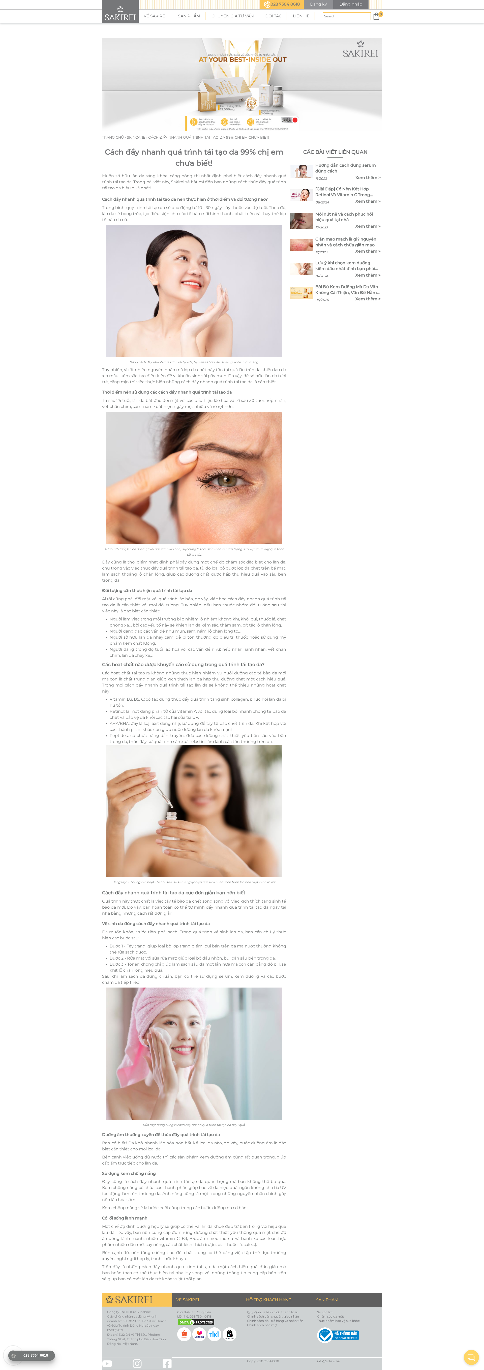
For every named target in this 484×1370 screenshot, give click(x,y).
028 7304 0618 (285, 4)
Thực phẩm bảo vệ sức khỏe (338, 1321)
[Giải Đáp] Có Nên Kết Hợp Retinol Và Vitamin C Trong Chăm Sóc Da (342, 192)
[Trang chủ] (120, 11)
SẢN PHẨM (189, 16)
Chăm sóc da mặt (330, 1316)
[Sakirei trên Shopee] (184, 1333)
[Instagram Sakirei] (137, 1363)
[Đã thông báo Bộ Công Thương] (347, 1335)
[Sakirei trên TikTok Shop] (230, 1333)
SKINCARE (136, 137)
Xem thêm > (368, 177)
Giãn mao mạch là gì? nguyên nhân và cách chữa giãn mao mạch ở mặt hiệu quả (345, 242)
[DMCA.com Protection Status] (207, 1322)
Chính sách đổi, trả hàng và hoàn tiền (275, 1321)
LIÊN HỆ (301, 16)
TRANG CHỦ (113, 137)
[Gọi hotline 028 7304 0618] (13, 1356)
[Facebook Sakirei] (167, 1363)
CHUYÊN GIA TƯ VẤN (232, 16)
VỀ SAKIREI (155, 16)
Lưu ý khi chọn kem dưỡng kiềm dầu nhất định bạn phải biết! (345, 266)
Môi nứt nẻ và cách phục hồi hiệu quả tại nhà (344, 217)
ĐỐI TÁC (273, 16)
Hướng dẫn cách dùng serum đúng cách (345, 168)
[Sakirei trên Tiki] (215, 1333)
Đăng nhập (351, 4)
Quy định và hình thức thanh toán (272, 1312)
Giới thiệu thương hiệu (194, 1312)
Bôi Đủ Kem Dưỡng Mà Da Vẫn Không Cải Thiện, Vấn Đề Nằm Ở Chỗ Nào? (346, 290)
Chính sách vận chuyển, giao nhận (273, 1316)
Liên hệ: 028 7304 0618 (194, 1316)
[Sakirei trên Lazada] (199, 1333)
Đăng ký (318, 4)
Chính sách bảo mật (262, 1325)
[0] (376, 16)
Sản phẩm (324, 1312)
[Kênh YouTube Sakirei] (107, 1363)
